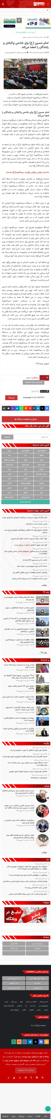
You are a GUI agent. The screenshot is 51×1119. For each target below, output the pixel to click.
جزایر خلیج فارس (25, 497)
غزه (26, 1006)
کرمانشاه (41, 483)
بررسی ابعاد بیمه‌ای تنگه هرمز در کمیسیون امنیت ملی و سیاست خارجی (20, 708)
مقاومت (31, 1010)
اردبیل (9, 451)
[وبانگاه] (39, 4)
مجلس (46, 1010)
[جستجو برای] (3, 5)
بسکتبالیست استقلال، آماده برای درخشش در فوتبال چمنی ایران (19, 821)
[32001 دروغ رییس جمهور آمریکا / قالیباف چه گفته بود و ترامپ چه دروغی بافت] (42, 678)
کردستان (25, 479)
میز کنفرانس (37, 988)
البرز (25, 455)
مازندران (9, 488)
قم (41, 479)
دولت (6, 1002)
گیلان (41, 488)
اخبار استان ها (37, 37)
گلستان (9, 483)
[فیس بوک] (47, 408)
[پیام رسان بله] (13, 1041)
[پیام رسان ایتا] (19, 1041)
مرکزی (41, 493)
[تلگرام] (17, 408)
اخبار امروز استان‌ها (25, 502)
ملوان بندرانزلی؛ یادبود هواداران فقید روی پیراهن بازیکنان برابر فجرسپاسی (20, 836)
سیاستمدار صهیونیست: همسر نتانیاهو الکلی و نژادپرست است (19, 719)
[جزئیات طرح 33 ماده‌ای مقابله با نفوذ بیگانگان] (42, 689)
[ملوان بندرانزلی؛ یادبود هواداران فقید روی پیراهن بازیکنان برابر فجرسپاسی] (42, 840)
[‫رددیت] (25, 408)
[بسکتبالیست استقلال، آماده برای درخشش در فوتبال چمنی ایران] (42, 825)
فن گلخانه (13, 948)
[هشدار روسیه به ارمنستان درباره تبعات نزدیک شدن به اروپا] (42, 668)
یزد (41, 497)
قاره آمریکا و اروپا (9, 1006)
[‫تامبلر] (34, 408)
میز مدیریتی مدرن (13, 978)
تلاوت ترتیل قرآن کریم (37, 978)
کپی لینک (11, 397)
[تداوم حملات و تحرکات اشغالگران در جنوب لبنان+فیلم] (42, 611)
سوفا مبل (37, 948)
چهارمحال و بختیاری (9, 460)
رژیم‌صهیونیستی (43, 1006)
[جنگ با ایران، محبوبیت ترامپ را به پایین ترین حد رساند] (42, 700)
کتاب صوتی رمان (14, 988)
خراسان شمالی (9, 465)
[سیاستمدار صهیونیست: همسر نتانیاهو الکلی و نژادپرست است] (42, 721)
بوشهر (41, 460)
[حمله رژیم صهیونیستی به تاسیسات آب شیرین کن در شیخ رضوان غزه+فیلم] (42, 621)
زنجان (25, 469)
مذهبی (39, 1010)
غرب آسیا (32, 1006)
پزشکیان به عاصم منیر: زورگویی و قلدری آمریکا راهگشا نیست (18, 730)
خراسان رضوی (27, 37)
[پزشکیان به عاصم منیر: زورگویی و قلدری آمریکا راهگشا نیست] (42, 732)
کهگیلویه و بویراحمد (25, 483)
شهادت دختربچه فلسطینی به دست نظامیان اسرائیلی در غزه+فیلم (19, 630)
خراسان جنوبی (41, 465)
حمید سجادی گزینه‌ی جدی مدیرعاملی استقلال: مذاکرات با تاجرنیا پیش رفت (18, 792)
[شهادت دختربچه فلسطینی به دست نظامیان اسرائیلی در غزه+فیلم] (42, 632)
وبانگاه (33, 1053)
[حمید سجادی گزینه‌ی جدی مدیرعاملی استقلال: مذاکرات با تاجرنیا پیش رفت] (42, 796)
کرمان (9, 479)
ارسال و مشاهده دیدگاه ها (25, 419)
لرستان (25, 488)
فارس (25, 474)
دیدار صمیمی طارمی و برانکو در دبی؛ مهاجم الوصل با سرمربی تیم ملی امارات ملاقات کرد (19, 806)
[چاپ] (4, 408)
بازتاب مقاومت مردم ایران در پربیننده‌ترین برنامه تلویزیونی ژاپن (19, 641)
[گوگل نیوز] (24, 1041)
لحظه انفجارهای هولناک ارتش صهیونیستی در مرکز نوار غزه (19, 598)
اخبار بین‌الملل (44, 1002)
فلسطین (19, 1006)
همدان (9, 493)
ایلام (9, 455)
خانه (45, 37)
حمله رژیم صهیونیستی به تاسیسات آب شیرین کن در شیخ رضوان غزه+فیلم (18, 619)
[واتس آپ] (21, 408)
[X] (42, 408)
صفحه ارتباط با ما (38, 1025)
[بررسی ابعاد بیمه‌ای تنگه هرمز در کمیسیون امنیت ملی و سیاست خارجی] (42, 710)
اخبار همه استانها (9, 497)
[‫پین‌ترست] (30, 408)
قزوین (9, 474)
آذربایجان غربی (25, 451)
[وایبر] (13, 408)
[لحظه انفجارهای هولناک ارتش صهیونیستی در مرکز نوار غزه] (42, 600)
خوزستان (41, 469)
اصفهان (42, 455)
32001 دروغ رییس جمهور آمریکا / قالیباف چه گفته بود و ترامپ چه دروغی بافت (19, 676)
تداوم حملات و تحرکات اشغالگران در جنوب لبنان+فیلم (19, 609)
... (37, 953)
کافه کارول (13, 943)
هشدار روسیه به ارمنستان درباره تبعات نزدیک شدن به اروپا (19, 666)
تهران (25, 460)
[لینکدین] (38, 408)
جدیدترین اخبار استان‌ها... (33, 382)
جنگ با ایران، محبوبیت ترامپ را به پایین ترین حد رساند (18, 698)
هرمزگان (25, 493)
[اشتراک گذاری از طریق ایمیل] (8, 408)
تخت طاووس (13, 983)
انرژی (21, 1002)
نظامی (24, 1010)
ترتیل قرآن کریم (37, 943)
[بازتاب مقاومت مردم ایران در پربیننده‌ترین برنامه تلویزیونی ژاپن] (42, 643)
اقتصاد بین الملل (31, 1002)
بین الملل (14, 1002)
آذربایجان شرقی (41, 451)
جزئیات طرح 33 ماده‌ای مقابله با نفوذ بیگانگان (21, 687)
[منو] (48, 5)
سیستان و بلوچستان (41, 474)
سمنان (9, 469)
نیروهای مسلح (15, 1010)
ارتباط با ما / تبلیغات (25, 1070)
